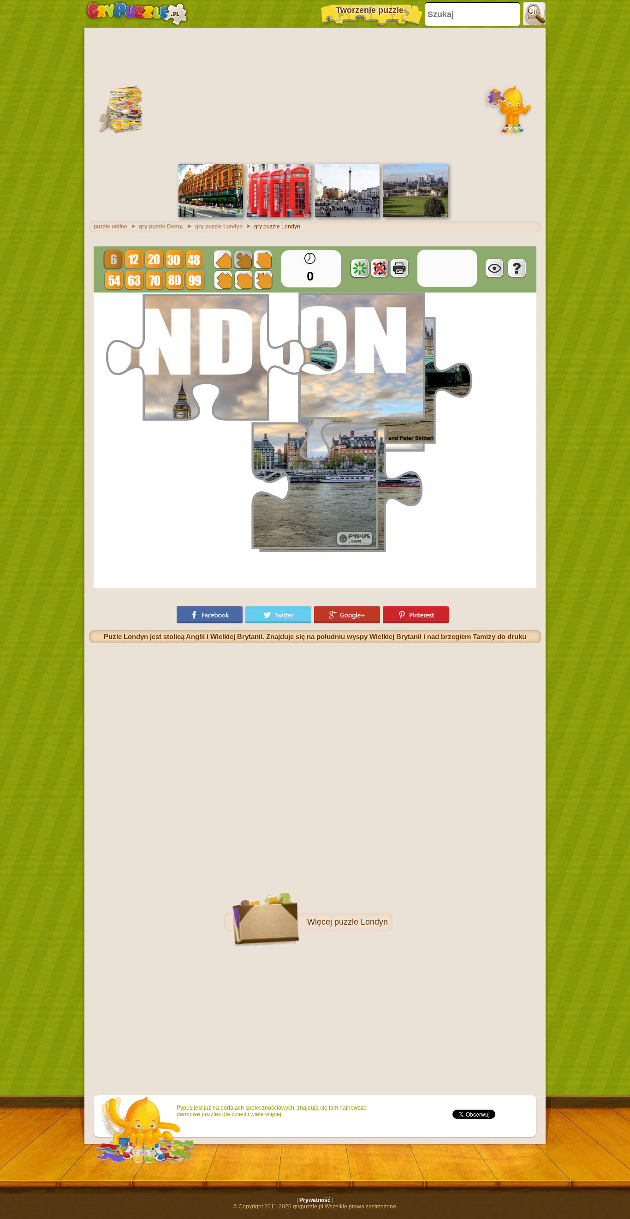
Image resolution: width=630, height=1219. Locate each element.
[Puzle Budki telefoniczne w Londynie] (279, 215)
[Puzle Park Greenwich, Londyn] (415, 215)
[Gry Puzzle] (136, 14)
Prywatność (315, 1200)
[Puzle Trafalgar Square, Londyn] (347, 215)
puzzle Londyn (361, 921)
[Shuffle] (360, 268)
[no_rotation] (379, 268)
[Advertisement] (315, 94)
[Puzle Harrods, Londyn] (210, 215)
